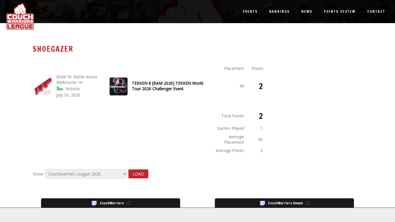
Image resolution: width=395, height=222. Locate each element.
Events (250, 11)
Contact (376, 11)
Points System (340, 11)
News (306, 11)
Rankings (279, 11)
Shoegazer (53, 49)
